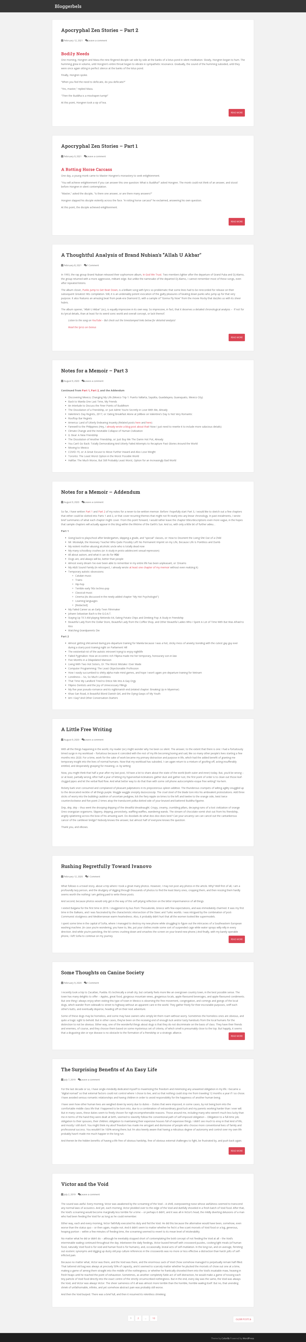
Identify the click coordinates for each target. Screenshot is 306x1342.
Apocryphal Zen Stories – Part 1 (99, 146)
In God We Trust (152, 274)
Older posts (243, 1319)
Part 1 (86, 390)
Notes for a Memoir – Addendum (100, 492)
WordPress (248, 1338)
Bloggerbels (68, 6)
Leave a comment (97, 40)
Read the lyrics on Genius (82, 327)
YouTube (96, 320)
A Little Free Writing (86, 729)
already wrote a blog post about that (128, 426)
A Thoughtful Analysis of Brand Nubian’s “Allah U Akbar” (131, 255)
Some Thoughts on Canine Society (102, 972)
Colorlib (226, 1338)
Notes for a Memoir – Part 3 (94, 370)
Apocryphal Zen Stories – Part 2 (99, 30)
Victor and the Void (85, 1184)
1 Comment (93, 265)
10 (153, 1318)
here (138, 422)
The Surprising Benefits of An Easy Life (109, 1069)
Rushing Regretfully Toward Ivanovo (106, 866)
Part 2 (95, 390)
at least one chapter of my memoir (149, 567)
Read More (237, 112)
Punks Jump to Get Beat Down (100, 290)
